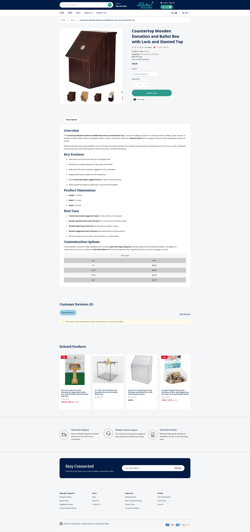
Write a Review (68, 313)
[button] (71, 96)
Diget (107, 524)
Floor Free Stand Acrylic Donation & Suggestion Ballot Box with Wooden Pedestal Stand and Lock (74, 393)
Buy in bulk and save (140, 59)
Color (134, 69)
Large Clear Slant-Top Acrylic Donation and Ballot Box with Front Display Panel (140, 392)
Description (71, 119)
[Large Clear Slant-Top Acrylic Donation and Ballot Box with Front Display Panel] (141, 369)
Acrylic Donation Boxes (68, 508)
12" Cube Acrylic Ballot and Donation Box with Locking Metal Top (106, 392)
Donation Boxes (65, 497)
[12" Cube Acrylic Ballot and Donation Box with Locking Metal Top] (108, 369)
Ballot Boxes (64, 501)
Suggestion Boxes (66, 504)
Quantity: (136, 79)
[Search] (110, 5)
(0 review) (148, 47)
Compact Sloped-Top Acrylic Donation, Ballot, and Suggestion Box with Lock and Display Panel (175, 392)
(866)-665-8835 (121, 6)
